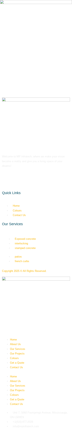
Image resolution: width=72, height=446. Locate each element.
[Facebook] (5, 65)
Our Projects (17, 353)
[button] (36, 372)
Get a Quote (17, 362)
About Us (15, 344)
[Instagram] (16, 65)
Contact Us (16, 367)
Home (13, 339)
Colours (14, 358)
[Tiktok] (27, 65)
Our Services (17, 348)
